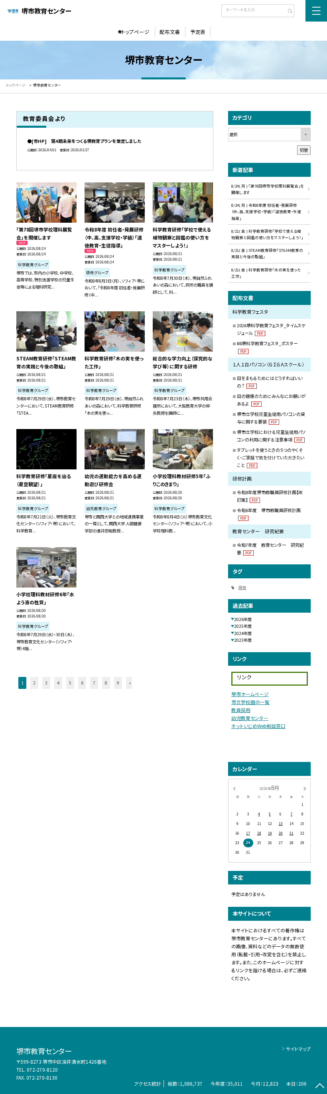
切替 (304, 150)
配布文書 (170, 32)
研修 (242, 587)
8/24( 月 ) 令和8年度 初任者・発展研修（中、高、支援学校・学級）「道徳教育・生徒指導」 (266, 211)
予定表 (198, 32)
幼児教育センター (249, 717)
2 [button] (34, 683)
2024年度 (243, 633)
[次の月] (304, 788)
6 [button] (82, 683)
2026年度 (243, 619)
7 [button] (94, 683)
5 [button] (70, 683)
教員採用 (240, 709)
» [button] (130, 683)
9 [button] (118, 683)
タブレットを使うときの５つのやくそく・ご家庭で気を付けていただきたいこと (270, 457)
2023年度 (243, 640)
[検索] (287, 11)
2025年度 (243, 626)
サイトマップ (298, 1048)
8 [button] (106, 683)
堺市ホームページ (250, 693)
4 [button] (58, 683)
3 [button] (46, 683)
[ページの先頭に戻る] (319, 1086)
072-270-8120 (42, 1069)
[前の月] (234, 788)
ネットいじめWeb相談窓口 (258, 725)
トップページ (135, 32)
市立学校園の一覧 (250, 701)
